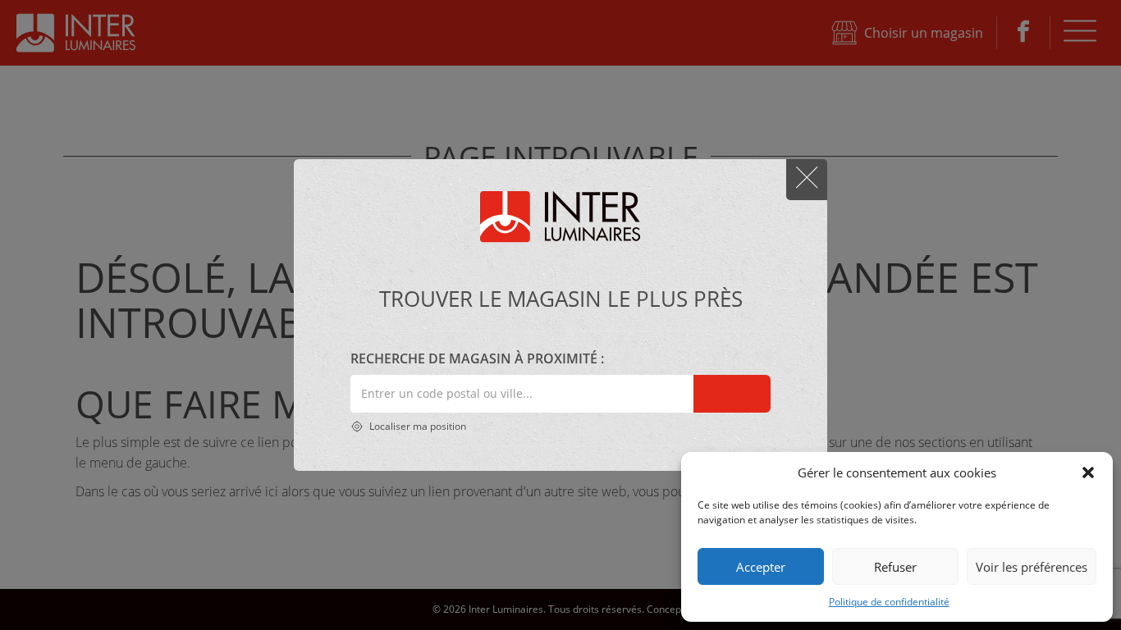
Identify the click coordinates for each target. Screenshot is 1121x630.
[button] (1088, 472)
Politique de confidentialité (889, 602)
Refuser (895, 567)
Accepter (760, 567)
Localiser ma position (416, 426)
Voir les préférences (1031, 567)
